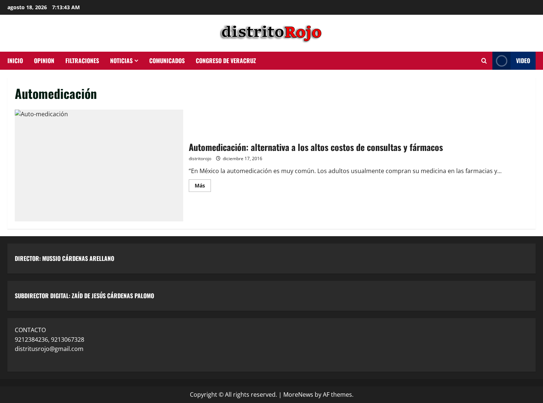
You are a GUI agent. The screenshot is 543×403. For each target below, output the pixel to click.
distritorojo (200, 158)
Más (203, 184)
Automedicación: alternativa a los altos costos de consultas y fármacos (99, 166)
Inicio (15, 60)
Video (523, 60)
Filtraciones (82, 60)
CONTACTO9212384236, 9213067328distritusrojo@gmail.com (49, 339)
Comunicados (167, 60)
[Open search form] (484, 61)
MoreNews (298, 394)
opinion (44, 60)
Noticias (121, 60)
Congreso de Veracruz (226, 60)
